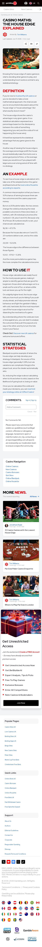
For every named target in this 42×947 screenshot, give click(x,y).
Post (35, 412)
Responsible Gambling (12, 845)
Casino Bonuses (12, 472)
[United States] (20, 920)
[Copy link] (37, 43)
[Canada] (3, 908)
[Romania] (3, 920)
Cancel (30, 412)
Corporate (8, 840)
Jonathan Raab (15, 525)
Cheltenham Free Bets (13, 764)
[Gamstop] (7, 930)
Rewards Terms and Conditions (15, 854)
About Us (8, 821)
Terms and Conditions (11, 887)
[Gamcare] (17, 930)
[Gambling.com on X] (3, 862)
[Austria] (15, 902)
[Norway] (32, 914)
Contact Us (9, 835)
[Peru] (37, 914)
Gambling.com (5, 15)
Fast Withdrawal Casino (13, 802)
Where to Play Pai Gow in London (19, 605)
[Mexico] (15, 914)
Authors (7, 826)
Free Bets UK (9, 797)
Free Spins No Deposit (12, 807)
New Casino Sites (11, 750)
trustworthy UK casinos (25, 96)
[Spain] (9, 920)
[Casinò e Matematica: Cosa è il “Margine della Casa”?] (9, 914)
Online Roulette (12, 481)
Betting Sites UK (10, 736)
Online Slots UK (10, 779)
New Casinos (11, 469)
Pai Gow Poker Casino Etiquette (19, 568)
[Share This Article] (25, 43)
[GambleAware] (31, 930)
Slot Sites (9, 475)
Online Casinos (18, 15)
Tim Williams (22, 35)
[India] (37, 908)
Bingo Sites (8, 746)
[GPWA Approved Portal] (32, 939)
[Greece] (20, 908)
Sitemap (7, 849)
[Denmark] (9, 908)
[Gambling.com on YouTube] (8, 862)
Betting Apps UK (10, 741)
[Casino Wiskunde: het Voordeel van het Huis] (20, 914)
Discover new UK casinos (23, 333)
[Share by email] (31, 43)
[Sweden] (15, 920)
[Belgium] (20, 902)
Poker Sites (8, 755)
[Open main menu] (3, 3)
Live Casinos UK (10, 732)
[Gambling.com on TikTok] (23, 862)
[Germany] (15, 908)
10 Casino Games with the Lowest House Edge (20, 531)
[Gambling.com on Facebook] (13, 862)
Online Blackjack (12, 478)
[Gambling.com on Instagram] (18, 862)
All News (33, 496)
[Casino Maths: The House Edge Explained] (3, 902)
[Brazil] (32, 902)
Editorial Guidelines (11, 831)
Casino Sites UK (10, 727)
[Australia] (9, 902)
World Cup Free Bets (12, 760)
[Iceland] (26, 908)
